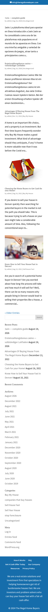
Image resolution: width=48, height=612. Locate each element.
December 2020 (12, 447)
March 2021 (10, 431)
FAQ (30, 560)
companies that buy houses (18, 499)
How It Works (19, 560)
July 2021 (9, 411)
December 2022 (12, 401)
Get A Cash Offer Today (15, 564)
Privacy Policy (29, 568)
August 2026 (10, 395)
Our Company (34, 564)
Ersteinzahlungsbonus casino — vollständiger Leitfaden (18, 64)
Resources (15, 568)
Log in (8, 531)
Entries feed (11, 536)
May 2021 (9, 421)
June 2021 (10, 416)
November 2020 (12, 452)
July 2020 (9, 473)
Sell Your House (12, 510)
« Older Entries (12, 312)
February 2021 (12, 437)
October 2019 (11, 483)
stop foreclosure (13, 515)
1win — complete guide (15, 18)
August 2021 (10, 406)
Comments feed (13, 542)
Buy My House (28, 116)
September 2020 (13, 462)
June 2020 (10, 478)
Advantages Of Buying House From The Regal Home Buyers (22, 112)
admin (9, 21)
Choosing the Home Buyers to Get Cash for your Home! (23, 189)
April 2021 (9, 426)
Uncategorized (28, 21)
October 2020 (11, 457)
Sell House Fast (28, 269)
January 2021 (11, 442)
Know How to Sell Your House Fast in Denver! (21, 265)
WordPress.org (12, 547)
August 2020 (10, 468)
